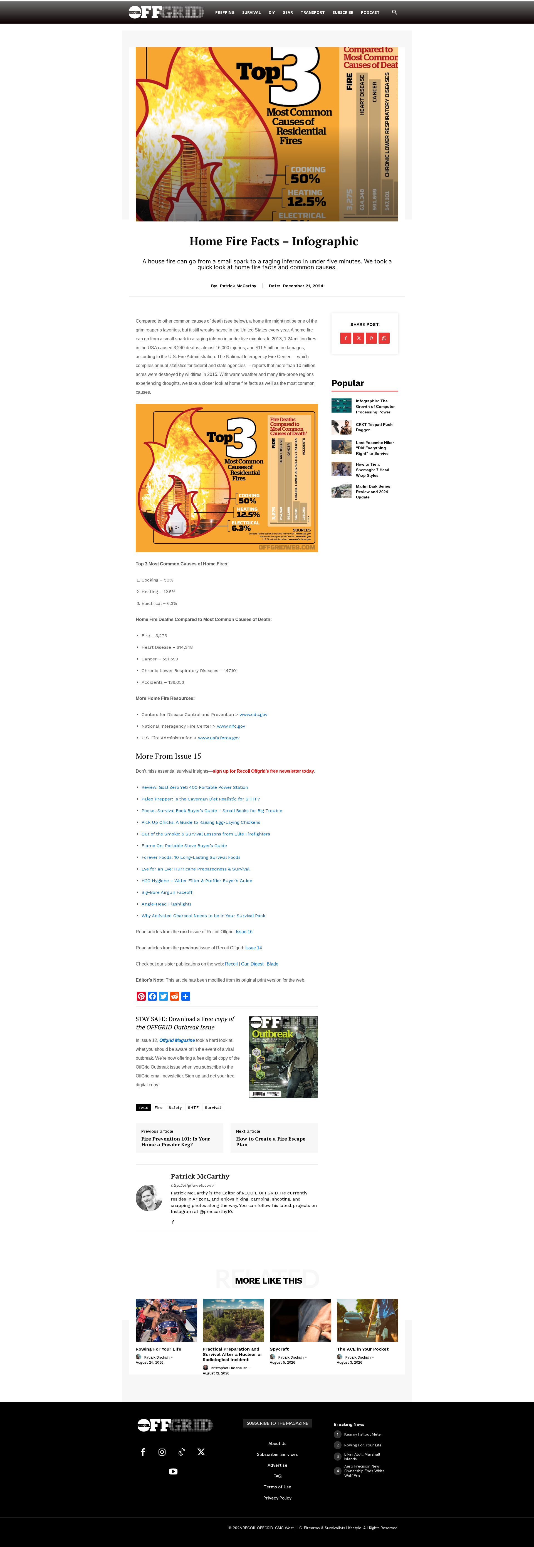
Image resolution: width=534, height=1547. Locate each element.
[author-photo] (139, 1357)
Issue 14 (253, 947)
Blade (272, 964)
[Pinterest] (371, 338)
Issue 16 (244, 931)
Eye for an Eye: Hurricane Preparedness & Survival (195, 869)
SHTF (193, 1107)
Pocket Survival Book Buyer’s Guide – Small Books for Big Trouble (212, 810)
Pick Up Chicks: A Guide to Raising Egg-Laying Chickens (201, 822)
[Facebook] (173, 1221)
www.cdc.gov (253, 714)
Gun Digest (252, 964)
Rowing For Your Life (158, 1349)
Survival (273, 225)
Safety (175, 1107)
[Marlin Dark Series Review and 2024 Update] (342, 491)
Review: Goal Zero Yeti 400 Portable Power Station (195, 787)
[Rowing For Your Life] (166, 1320)
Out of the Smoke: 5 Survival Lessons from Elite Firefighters (206, 834)
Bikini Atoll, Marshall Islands (362, 1456)
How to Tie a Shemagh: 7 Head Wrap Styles (372, 469)
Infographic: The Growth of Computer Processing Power (375, 406)
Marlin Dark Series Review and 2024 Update (373, 491)
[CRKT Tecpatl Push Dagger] (342, 427)
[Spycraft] (300, 1320)
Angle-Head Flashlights (167, 904)
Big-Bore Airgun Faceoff (167, 892)
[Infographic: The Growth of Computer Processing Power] (342, 405)
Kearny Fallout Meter (363, 1434)
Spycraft (279, 1349)
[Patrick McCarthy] (149, 1198)
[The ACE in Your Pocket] (367, 1320)
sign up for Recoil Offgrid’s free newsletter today (263, 771)
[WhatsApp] (384, 338)
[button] (395, 12)
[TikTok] (181, 1452)
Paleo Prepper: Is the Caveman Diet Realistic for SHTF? (201, 799)
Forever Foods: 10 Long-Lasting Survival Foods (191, 857)
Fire (158, 1107)
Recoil (231, 964)
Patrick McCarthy (238, 285)
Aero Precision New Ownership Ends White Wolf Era (364, 1471)
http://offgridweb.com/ (192, 1185)
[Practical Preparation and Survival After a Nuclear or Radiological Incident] (233, 1320)
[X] (358, 338)
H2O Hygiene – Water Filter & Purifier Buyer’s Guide (197, 880)
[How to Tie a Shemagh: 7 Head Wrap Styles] (342, 469)
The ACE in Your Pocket (363, 1349)
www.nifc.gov (231, 726)
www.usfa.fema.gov (218, 737)
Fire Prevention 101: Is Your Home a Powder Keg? (175, 1142)
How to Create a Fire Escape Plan (270, 1142)
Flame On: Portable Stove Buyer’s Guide (184, 845)
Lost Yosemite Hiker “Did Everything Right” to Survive (375, 448)
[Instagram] (162, 1452)
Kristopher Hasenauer (229, 1368)
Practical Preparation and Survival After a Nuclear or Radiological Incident (232, 1354)
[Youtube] (173, 1472)
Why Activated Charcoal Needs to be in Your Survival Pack (203, 915)
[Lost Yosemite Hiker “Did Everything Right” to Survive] (342, 447)
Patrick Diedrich (157, 1357)
